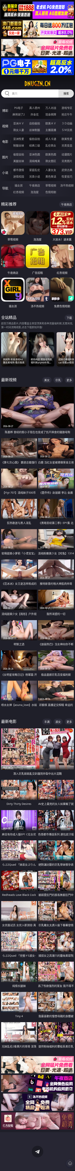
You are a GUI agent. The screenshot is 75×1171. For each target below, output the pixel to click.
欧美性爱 (67, 139)
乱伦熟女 (50, 145)
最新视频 (9, 379)
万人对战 (50, 108)
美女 (47, 380)
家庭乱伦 (34, 170)
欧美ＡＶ (50, 123)
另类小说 (34, 176)
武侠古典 (67, 170)
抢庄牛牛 (67, 114)
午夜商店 (34, 185)
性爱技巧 (67, 176)
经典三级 (34, 145)
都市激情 (18, 170)
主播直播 (50, 130)
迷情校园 (18, 176)
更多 (69, 380)
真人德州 (34, 108)
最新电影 (9, 721)
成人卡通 (50, 139)
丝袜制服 (34, 130)
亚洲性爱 (18, 139)
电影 (5, 142)
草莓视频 (50, 185)
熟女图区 (50, 161)
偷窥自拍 (18, 154)
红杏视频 (18, 192)
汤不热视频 (67, 185)
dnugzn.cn (37, 84)
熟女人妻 (18, 130)
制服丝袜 (18, 145)
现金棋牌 (50, 114)
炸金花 (35, 114)
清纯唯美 (34, 161)
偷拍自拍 (34, 139)
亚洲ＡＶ (18, 123)
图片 (5, 157)
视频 (5, 126)
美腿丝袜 (18, 161)
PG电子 (18, 108)
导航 (5, 188)
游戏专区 (67, 108)
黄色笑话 (50, 176)
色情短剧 (50, 192)
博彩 (5, 110)
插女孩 (19, 185)
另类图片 (67, 161)
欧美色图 (50, 154)
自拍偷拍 (34, 123)
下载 (69, 318)
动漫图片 (67, 154)
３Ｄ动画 (67, 123)
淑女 (58, 722)
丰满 (47, 722)
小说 (5, 173)
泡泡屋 (35, 192)
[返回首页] (70, 1163)
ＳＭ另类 (67, 130)
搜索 (66, 93)
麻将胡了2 (18, 114)
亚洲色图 (34, 154)
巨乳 (58, 380)
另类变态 (67, 145)
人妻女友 (50, 170)
